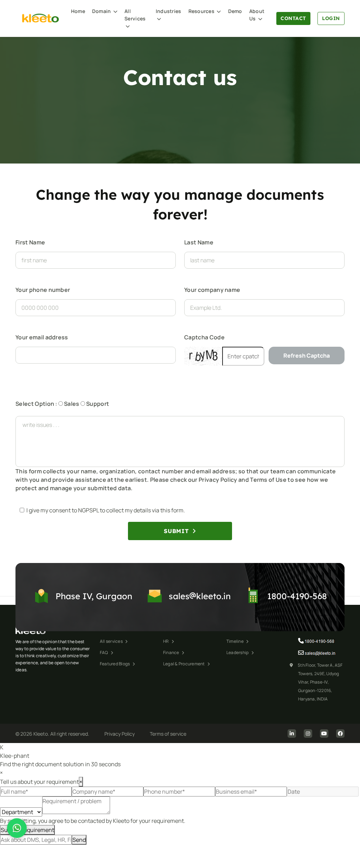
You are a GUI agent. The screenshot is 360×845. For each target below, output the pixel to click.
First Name (30, 242)
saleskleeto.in (200, 596)
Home (78, 11)
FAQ (104, 652)
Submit (177, 530)
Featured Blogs (115, 664)
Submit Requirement (27, 830)
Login (331, 18)
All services (111, 641)
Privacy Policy (119, 733)
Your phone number (42, 290)
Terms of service (168, 733)
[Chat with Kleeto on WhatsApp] (17, 828)
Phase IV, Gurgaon (94, 596)
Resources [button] (202, 11)
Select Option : (36, 404)
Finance (171, 652)
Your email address (41, 337)
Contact (293, 18)
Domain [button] (102, 11)
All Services (135, 15)
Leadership (238, 652)
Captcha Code (204, 337)
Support (97, 404)
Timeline (235, 641)
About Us (256, 15)
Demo (235, 11)
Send (79, 840)
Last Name (198, 242)
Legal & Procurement (184, 664)
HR (166, 641)
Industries (168, 11)
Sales (71, 404)
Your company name (212, 290)
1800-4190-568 (297, 596)
